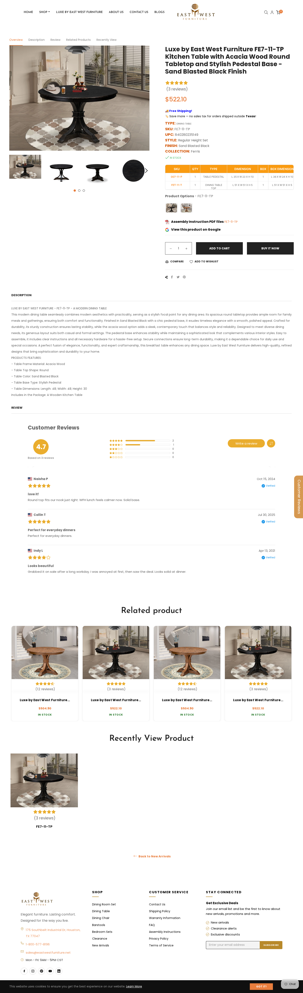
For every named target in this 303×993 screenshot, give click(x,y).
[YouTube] (50, 971)
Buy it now (270, 248)
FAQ (152, 925)
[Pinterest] (41, 971)
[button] (271, 443)
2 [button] (79, 190)
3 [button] (84, 190)
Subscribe (271, 945)
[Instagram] (32, 971)
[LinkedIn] (58, 971)
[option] (44, 673)
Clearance (99, 939)
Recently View (106, 40)
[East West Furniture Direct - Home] (52, 899)
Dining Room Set (104, 904)
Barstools (98, 925)
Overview (16, 40)
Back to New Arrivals (154, 856)
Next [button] (146, 171)
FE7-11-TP (231, 222)
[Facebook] (24, 971)
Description (36, 40)
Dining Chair (100, 918)
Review (55, 40)
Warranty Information (164, 918)
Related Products (78, 40)
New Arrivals (100, 945)
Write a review (246, 443)
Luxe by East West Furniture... (45, 700)
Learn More (134, 986)
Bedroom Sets (102, 932)
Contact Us (157, 904)
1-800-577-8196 (38, 944)
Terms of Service (161, 945)
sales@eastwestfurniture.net (48, 952)
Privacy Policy (158, 939)
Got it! (261, 986)
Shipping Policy (159, 911)
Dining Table (101, 911)
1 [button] (75, 190)
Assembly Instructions (165, 932)
